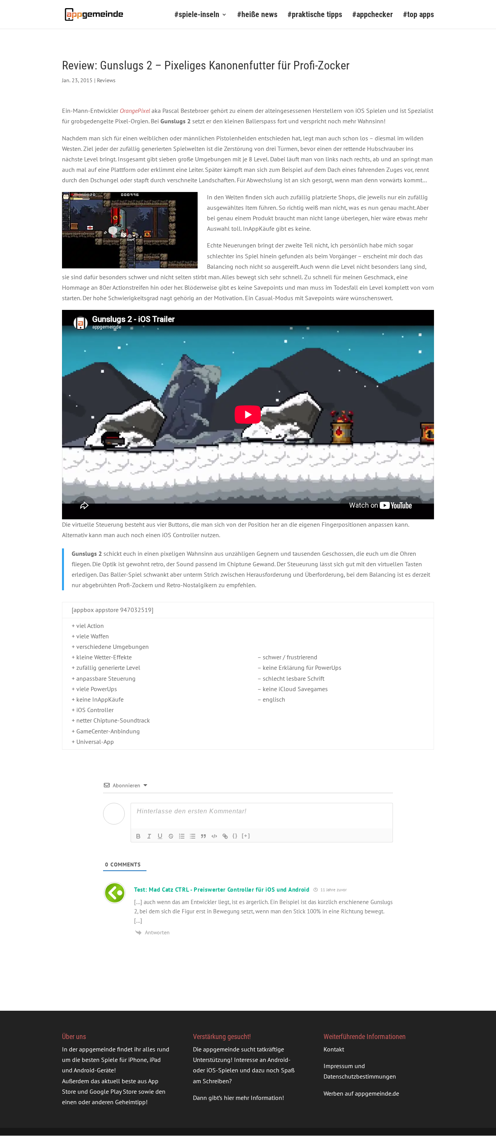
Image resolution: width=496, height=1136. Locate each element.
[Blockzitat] (203, 836)
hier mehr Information (253, 1097)
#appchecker (372, 15)
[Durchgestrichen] (170, 836)
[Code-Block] (214, 836)
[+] (246, 836)
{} (235, 836)
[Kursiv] (149, 836)
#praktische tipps (315, 15)
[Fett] (138, 836)
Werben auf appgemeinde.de (361, 1093)
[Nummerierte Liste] (181, 836)
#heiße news (257, 15)
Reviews (106, 80)
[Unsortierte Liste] (192, 836)
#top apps (418, 15)
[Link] (225, 836)
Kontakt (334, 1049)
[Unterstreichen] (160, 836)
